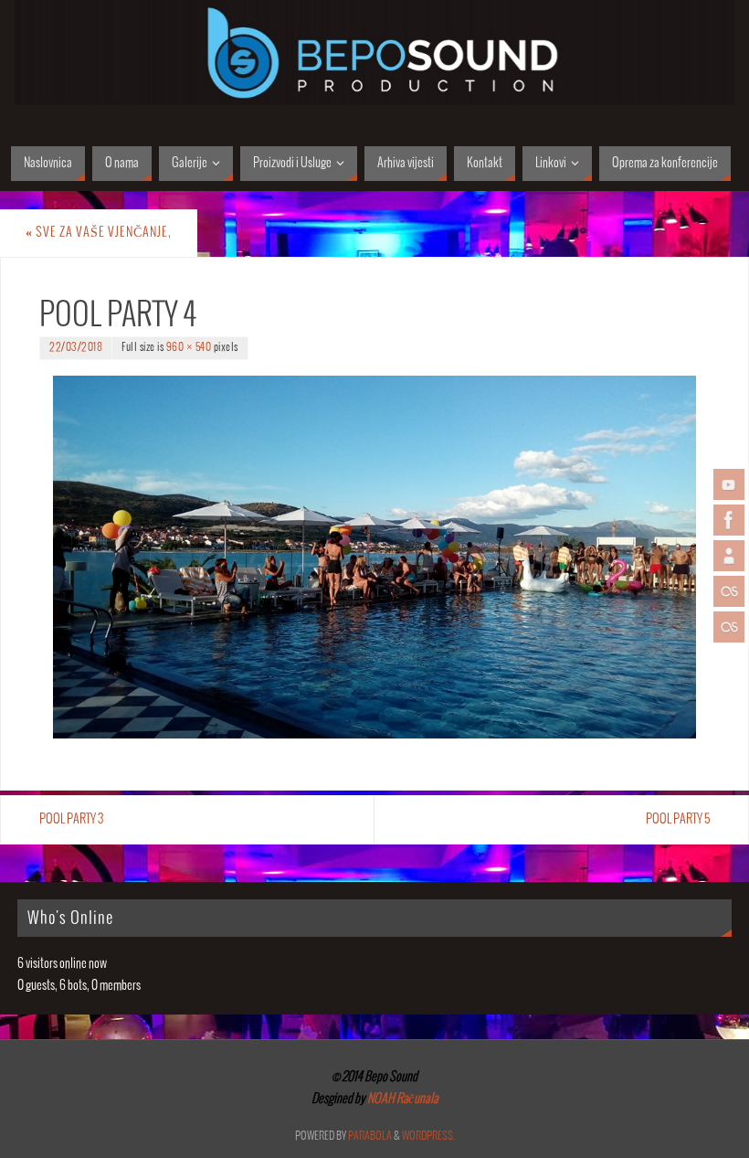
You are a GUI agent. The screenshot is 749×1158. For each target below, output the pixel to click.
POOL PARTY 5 (678, 819)
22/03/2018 (75, 348)
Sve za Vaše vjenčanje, (99, 232)
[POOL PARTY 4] (374, 557)
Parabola (370, 1136)
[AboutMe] (728, 555)
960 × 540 (189, 348)
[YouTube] (728, 484)
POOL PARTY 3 (71, 819)
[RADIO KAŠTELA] (728, 591)
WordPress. (428, 1136)
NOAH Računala (401, 1099)
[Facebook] (728, 520)
